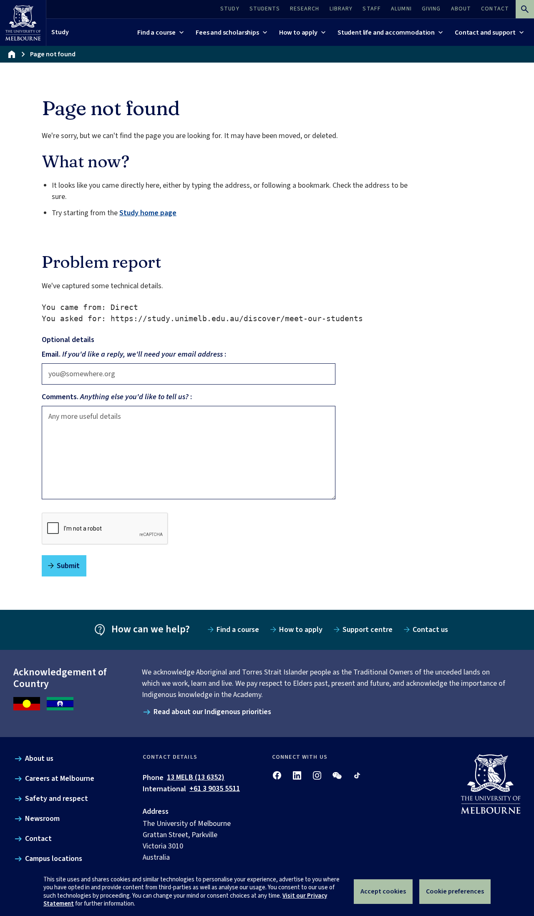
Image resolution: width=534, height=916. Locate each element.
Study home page (147, 213)
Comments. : (117, 397)
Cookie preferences (455, 891)
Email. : (134, 354)
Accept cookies (383, 891)
